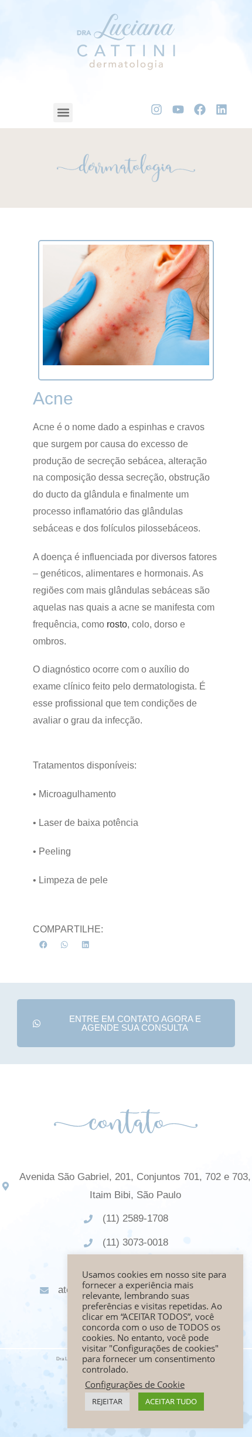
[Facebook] (199, 109)
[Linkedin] (221, 109)
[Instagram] (156, 109)
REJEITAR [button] (107, 1401)
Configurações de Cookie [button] (135, 1384)
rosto (117, 624)
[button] (63, 112)
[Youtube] (178, 109)
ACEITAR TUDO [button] (171, 1401)
